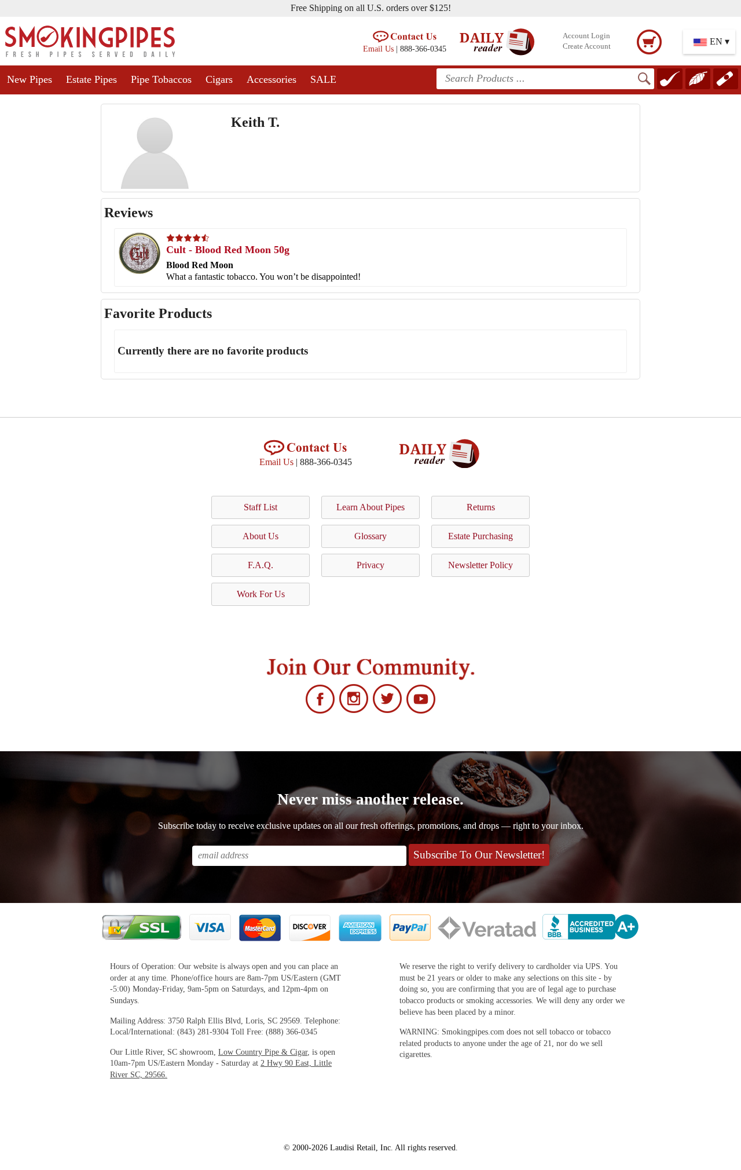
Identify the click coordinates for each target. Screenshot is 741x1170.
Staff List (260, 507)
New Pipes (29, 79)
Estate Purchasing (480, 536)
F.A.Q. (260, 565)
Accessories (271, 79)
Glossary (370, 536)
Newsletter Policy (480, 565)
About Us (260, 536)
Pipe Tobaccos (161, 79)
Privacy (370, 565)
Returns (481, 507)
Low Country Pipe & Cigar (262, 1052)
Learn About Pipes (370, 507)
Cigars (219, 79)
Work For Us (261, 594)
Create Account (587, 46)
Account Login (586, 36)
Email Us (378, 48)
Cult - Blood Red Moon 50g (227, 249)
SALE (323, 79)
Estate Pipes (91, 79)
